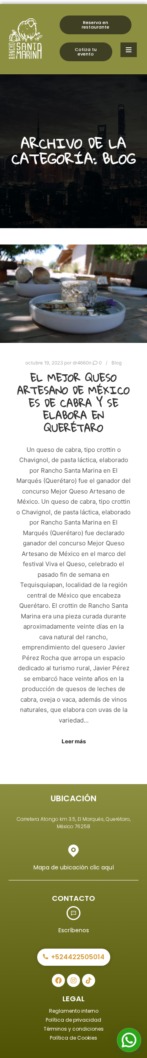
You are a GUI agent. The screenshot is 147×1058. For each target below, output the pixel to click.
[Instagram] (73, 980)
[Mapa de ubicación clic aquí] (73, 850)
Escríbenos (73, 930)
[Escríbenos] (73, 913)
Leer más (74, 741)
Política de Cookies (73, 1037)
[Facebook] (58, 980)
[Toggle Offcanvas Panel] (128, 49)
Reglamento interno (73, 1010)
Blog (116, 363)
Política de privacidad (73, 1019)
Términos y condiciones (74, 1028)
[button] (129, 1040)
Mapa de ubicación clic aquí (73, 867)
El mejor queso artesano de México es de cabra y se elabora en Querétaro (73, 402)
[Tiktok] (88, 980)
